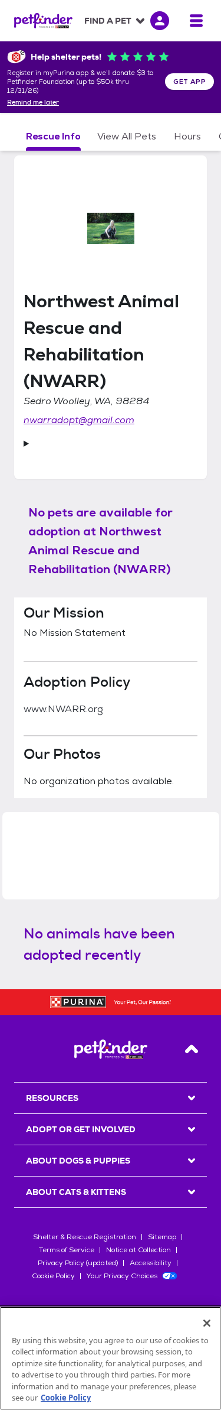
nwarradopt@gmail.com (79, 420)
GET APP (189, 81)
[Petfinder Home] (43, 20)
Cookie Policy (53, 1276)
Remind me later (33, 103)
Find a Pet (107, 20)
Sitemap (162, 1237)
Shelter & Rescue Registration (84, 1237)
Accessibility (150, 1263)
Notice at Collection (138, 1250)
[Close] (207, 1323)
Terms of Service (66, 1250)
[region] (110, 1358)
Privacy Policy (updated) (78, 1263)
